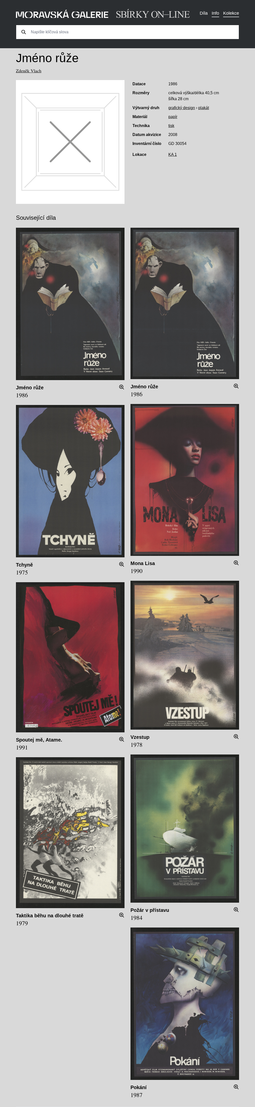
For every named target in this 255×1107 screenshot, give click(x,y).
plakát (203, 108)
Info (215, 13)
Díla (204, 13)
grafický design (181, 108)
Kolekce (231, 13)
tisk (171, 126)
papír (172, 117)
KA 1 (172, 154)
